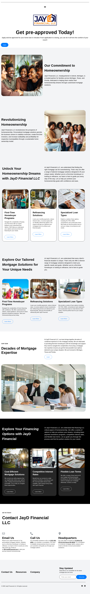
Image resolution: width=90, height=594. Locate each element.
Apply (4, 45)
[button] (45, 6)
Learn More (10, 237)
